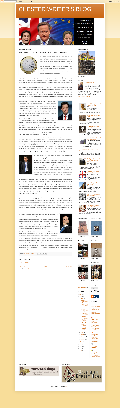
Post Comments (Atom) (31, 269)
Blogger (67, 386)
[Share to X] (42, 254)
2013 (81, 344)
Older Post (69, 266)
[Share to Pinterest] (45, 254)
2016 (81, 294)
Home (45, 266)
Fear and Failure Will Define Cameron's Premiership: (84, 304)
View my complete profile (84, 96)
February (83, 337)
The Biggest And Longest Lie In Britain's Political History (93, 160)
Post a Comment (25, 262)
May (82, 332)
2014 (81, 342)
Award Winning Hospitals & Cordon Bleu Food (94, 104)
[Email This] (38, 254)
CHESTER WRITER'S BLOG (55, 9)
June (82, 298)
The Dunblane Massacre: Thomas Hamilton (93, 206)
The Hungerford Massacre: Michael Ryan (93, 127)
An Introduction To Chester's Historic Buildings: (94, 138)
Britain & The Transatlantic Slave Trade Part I (93, 194)
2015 (81, 296)
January (83, 339)
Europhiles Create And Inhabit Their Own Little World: (84, 311)
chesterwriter (90, 82)
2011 (81, 348)
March (82, 334)
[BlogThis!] (40, 254)
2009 (81, 350)
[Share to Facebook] (44, 254)
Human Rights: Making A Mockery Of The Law (84, 327)
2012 (81, 346)
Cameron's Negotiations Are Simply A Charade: (94, 172)
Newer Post (22, 266)
